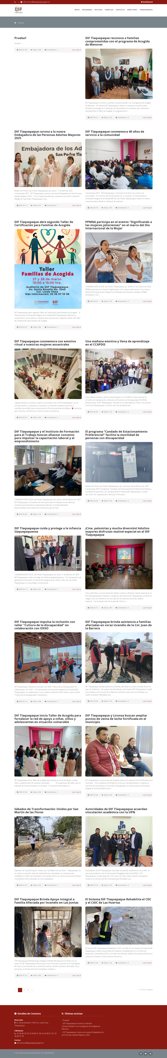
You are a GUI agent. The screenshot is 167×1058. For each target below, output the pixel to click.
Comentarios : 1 (52, 50)
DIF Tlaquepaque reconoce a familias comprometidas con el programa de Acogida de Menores (117, 41)
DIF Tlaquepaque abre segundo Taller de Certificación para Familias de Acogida (43, 223)
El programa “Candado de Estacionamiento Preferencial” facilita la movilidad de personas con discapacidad (116, 434)
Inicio (77, 10)
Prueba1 (20, 38)
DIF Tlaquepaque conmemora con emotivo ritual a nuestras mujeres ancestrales (45, 342)
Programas (87, 10)
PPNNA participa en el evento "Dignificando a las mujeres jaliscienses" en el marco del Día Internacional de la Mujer (118, 225)
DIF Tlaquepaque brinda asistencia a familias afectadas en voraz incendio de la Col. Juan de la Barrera (118, 625)
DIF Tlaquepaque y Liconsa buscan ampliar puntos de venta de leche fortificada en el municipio (116, 718)
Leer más (76, 50)
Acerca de (109, 10)
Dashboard (148, 2)
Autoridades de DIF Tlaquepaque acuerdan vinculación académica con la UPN (116, 810)
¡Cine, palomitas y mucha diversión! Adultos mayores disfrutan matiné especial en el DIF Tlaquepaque (117, 531)
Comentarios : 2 (123, 795)
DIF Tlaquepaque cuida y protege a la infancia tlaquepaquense (47, 529)
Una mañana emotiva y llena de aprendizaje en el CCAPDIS (117, 342)
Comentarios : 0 (123, 117)
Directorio (132, 10)
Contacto (120, 10)
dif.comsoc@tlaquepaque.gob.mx (36, 2)
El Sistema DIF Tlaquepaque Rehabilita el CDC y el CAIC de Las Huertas (118, 900)
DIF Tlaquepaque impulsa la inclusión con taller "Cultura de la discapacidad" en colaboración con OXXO (44, 625)
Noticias (98, 10)
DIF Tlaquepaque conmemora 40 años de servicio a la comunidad (114, 133)
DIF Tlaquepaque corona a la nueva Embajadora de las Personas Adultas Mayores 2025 (47, 134)
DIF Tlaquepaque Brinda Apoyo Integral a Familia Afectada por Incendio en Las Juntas (46, 900)
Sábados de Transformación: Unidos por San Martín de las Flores (46, 810)
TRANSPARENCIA (146, 10)
